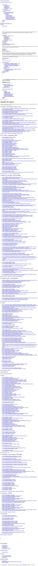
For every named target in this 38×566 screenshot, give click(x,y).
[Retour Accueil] (6, 2)
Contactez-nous (4, 48)
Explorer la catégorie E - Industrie (5, 370)
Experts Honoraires (7, 67)
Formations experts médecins (10, 17)
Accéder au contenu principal (4, 0)
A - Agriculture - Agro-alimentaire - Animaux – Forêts (12, 63)
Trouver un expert (4, 9)
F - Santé (5, 68)
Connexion (2, 24)
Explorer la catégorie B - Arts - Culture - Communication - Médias (10, 173)
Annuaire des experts (7, 10)
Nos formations (6, 13)
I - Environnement (6, 70)
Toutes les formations (9, 15)
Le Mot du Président (7, 7)
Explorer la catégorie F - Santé (4, 452)
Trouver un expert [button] (4, 50)
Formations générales (9, 16)
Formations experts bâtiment (10, 18)
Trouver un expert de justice (6, 51)
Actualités (3, 20)
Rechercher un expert (5, 58)
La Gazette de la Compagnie (8, 8)
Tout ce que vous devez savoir (8, 85)
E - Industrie (6, 66)
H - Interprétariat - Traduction (8, 69)
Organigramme (6, 6)
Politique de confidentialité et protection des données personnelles (11, 561)
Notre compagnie (4, 4)
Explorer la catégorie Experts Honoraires (6, 373)
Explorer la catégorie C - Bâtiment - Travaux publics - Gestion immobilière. (11, 276)
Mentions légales (4, 560)
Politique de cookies (5, 562)
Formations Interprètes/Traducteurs (11, 19)
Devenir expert (6, 39)
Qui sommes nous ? (7, 5)
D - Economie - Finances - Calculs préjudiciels (11, 65)
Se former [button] (3, 72)
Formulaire (3, 49)
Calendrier (7, 14)
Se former (3, 11)
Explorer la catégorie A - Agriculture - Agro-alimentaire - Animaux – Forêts (11, 133)
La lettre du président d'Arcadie (6, 555)
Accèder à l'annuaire (5, 71)
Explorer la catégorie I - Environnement (6, 534)
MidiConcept (25, 564)
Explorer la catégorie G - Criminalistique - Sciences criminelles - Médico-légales (12, 491)
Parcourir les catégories (5, 62)
